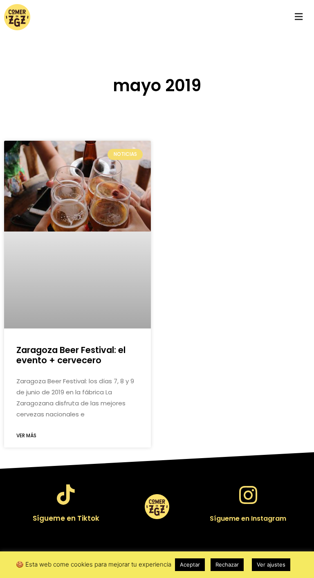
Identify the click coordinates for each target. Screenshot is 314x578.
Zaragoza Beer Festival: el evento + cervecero (71, 355)
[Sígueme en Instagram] (248, 495)
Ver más (26, 435)
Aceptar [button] (190, 564)
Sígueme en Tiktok (66, 518)
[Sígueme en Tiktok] (66, 494)
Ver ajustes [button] (271, 564)
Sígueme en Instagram (248, 518)
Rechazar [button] (227, 564)
